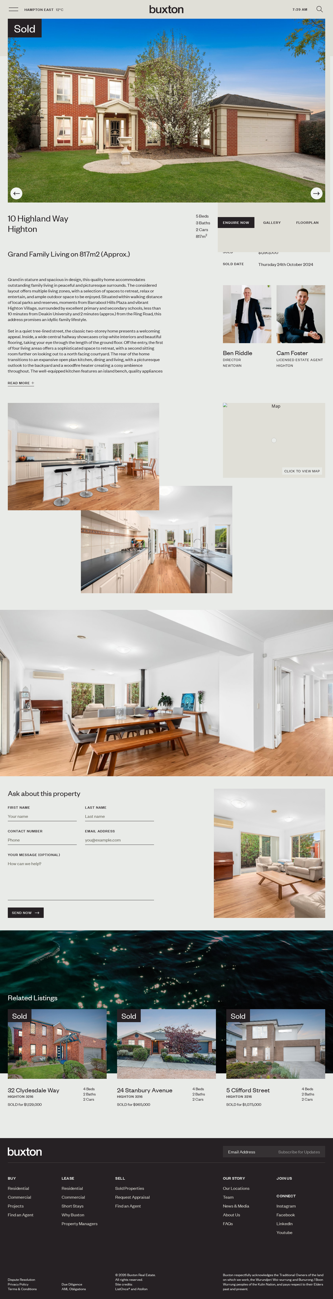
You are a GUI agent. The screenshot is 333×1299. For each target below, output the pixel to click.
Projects (16, 1206)
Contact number (25, 831)
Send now (22, 912)
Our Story (234, 1178)
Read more (19, 383)
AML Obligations (74, 1289)
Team (228, 1197)
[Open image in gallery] (156, 539)
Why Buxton (73, 1214)
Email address (100, 831)
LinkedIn (285, 1223)
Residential (18, 1188)
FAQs (228, 1223)
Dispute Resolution (21, 1279)
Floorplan (307, 222)
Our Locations (236, 1188)
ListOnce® (122, 1289)
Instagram (286, 1206)
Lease (68, 1178)
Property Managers (80, 1223)
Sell (120, 1178)
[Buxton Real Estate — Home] (166, 9)
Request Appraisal (132, 1197)
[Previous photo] (16, 193)
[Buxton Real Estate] (32, 1151)
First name (19, 807)
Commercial (19, 1197)
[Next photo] (317, 193)
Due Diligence (72, 1284)
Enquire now (236, 222)
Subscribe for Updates (299, 1151)
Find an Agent (21, 1214)
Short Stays (73, 1206)
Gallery (272, 222)
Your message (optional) (34, 854)
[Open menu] (13, 9)
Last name (96, 807)
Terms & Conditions (22, 1289)
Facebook (286, 1214)
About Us (231, 1214)
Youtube (284, 1232)
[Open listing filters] (319, 9)
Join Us (284, 1178)
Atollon (142, 1289)
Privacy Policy (18, 1284)
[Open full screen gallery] (166, 111)
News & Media (236, 1206)
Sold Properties (129, 1188)
